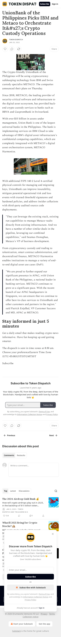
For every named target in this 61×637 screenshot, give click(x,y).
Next (51, 435)
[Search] (56, 491)
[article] (30, 507)
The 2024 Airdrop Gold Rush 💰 (20, 498)
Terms (52, 614)
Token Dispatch (16, 40)
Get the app (44, 623)
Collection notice (30, 616)
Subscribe (44, 4)
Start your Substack (23, 623)
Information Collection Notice (35, 597)
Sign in (55, 4)
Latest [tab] (13, 491)
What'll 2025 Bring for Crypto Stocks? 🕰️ (19, 524)
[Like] (5, 49)
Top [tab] (5, 491)
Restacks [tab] (21, 455)
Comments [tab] (9, 455)
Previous (11, 435)
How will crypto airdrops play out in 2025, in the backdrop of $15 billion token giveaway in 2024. (23, 504)
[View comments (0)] (12, 49)
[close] (53, 534)
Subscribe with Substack (32, 587)
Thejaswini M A (21, 512)
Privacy (44, 614)
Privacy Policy (30, 599)
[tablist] (14, 455)
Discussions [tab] (24, 491)
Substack (16, 631)
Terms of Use (44, 594)
